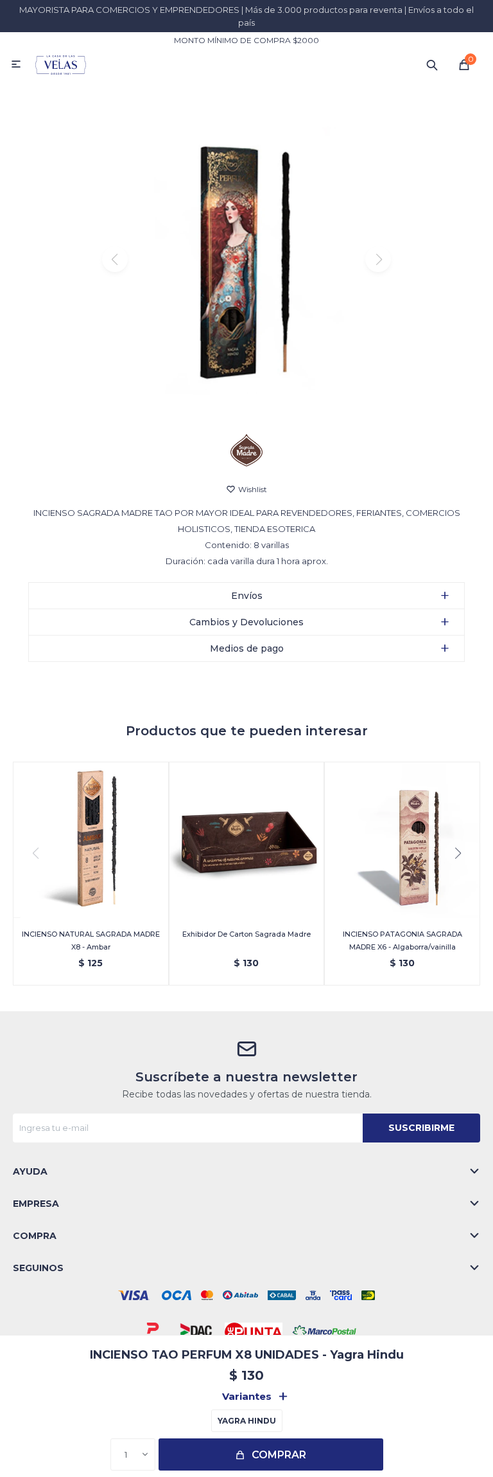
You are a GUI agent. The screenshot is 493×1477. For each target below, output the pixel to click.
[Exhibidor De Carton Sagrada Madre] (247, 840)
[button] (432, 64)
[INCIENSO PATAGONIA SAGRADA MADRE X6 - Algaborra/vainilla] (402, 840)
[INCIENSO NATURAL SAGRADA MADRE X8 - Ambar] (91, 840)
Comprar (279, 1455)
